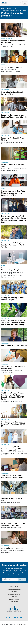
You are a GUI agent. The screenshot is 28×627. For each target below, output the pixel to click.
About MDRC (14, 586)
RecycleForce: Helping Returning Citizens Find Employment (13, 524)
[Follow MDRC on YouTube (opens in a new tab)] (15, 617)
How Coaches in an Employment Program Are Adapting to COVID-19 (13, 424)
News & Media (14, 599)
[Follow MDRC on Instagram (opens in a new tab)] (12, 617)
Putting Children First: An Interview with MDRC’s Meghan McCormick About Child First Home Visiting (13, 323)
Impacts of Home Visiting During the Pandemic (13, 42)
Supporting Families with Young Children (12, 139)
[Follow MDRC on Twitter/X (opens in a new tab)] (7, 617)
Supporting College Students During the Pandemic (11, 68)
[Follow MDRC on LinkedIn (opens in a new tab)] (18, 617)
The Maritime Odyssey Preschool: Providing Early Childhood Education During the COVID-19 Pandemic (13, 396)
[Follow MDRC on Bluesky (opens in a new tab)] (21, 617)
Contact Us (14, 601)
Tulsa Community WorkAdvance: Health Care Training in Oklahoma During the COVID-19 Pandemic (13, 449)
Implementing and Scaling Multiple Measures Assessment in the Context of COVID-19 (13, 193)
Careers (14, 596)
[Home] (5, 3)
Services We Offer (14, 594)
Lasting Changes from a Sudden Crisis (12, 165)
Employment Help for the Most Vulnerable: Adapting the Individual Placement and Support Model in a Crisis (13, 219)
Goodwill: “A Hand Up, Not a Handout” (11, 499)
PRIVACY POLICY (21, 624)
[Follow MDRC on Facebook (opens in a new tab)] (9, 617)
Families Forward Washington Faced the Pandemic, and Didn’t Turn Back (12, 245)
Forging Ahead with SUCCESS (12, 548)
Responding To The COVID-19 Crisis (12, 10)
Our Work (8, 8)
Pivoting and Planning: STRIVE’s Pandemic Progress (12, 299)
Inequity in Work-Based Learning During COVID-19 (12, 93)
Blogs (14, 8)
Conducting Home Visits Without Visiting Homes (13, 367)
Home (2, 8)
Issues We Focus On (14, 589)
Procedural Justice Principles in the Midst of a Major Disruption (13, 269)
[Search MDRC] (21, 3)
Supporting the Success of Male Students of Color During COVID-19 (14, 116)
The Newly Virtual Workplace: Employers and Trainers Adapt (12, 476)
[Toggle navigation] (24, 3)
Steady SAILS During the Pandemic (14, 345)
